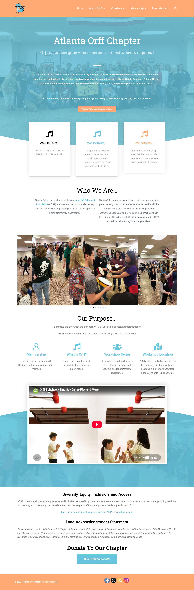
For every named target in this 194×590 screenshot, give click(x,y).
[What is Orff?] (76, 346)
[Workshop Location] (157, 346)
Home (80, 8)
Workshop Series (117, 354)
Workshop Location (158, 354)
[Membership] (36, 346)
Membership (137, 8)
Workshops (117, 8)
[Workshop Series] (117, 346)
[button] (175, 8)
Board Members (160, 8)
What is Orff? (96, 8)
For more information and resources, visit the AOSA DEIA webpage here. (97, 512)
